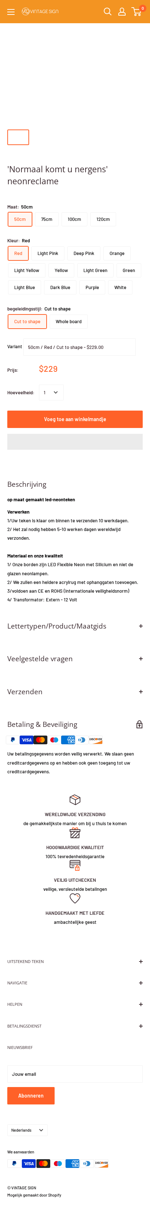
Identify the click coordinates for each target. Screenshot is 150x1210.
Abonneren (31, 1095)
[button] (75, 442)
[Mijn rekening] (122, 12)
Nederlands (21, 1130)
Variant (14, 346)
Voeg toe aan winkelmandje (75, 419)
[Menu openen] (11, 12)
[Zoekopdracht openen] (108, 12)
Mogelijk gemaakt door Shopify (34, 1195)
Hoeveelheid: (21, 392)
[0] (136, 11)
